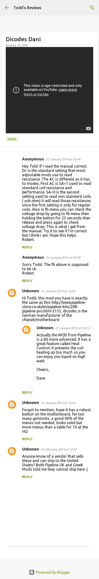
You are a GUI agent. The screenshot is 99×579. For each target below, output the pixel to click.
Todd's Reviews (27, 8)
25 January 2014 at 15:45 (58, 291)
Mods (12, 139)
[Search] (92, 7)
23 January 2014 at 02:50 (63, 257)
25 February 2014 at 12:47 (59, 449)
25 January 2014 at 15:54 (58, 402)
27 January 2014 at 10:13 (72, 328)
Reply (27, 247)
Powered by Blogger (52, 572)
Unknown (30, 291)
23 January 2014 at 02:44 (63, 159)
